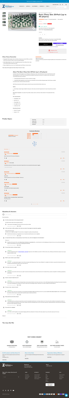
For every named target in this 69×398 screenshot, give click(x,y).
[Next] (66, 1)
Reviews (47, 381)
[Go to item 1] (4, 13)
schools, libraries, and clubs (23, 251)
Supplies (26, 378)
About (47, 376)
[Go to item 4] (4, 22)
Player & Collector (37, 377)
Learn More (4, 359)
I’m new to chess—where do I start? (11, 287)
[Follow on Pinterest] (11, 390)
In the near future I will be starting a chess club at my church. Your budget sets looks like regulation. (23, 228)
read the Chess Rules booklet (51, 291)
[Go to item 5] (4, 25)
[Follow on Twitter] (5, 390)
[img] (6, 161)
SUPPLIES (28, 6)
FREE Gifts (51, 52)
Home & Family (37, 374)
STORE (47, 6)
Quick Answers (62, 374)
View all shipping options (48, 29)
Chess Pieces (27, 376)
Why (46, 374)
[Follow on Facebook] (3, 390)
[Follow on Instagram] (8, 390)
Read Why (26, 358)
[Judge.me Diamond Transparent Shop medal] (34, 144)
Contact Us (61, 376)
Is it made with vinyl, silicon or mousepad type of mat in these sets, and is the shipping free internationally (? (24, 237)
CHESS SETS (21, 6)
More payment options (60, 45)
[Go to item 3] (4, 19)
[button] (41, 19)
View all (3, 315)
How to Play (32, 291)
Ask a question (60, 19)
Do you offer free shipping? (10, 307)
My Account (61, 377)
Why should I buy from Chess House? (12, 296)
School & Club (36, 376)
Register (60, 378)
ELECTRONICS (34, 6)
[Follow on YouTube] (13, 390)
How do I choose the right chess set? (12, 277)
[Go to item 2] (4, 16)
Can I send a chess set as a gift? (11, 267)
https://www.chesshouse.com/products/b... (28, 242)
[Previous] (2, 1)
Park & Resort (36, 378)
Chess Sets (27, 374)
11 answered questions (52, 19)
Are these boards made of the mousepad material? (14, 219)
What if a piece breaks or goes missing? (12, 257)
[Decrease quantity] (40, 34)
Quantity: (40, 32)
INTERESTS (42, 6)
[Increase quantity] (44, 34)
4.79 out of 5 (16, 135)
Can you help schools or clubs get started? (12, 247)
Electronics (27, 377)
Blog (46, 377)
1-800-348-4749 (55, 4)
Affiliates (47, 378)
